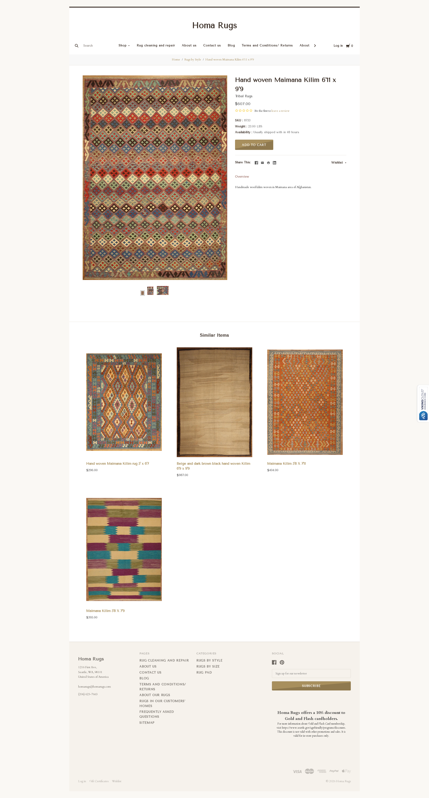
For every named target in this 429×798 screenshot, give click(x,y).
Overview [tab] (242, 176)
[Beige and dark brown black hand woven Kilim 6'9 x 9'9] (214, 402)
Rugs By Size (208, 666)
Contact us (212, 45)
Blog (231, 45)
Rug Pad (204, 672)
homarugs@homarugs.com (94, 687)
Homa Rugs (214, 25)
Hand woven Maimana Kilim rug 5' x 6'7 (117, 464)
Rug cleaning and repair (156, 45)
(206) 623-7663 (88, 694)
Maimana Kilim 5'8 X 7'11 (286, 464)
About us (189, 45)
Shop (123, 45)
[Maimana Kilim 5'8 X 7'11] (305, 402)
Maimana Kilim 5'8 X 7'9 (105, 611)
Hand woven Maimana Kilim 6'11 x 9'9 (229, 60)
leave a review (280, 111)
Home (176, 60)
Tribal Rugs (243, 96)
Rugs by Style (192, 60)
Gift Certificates (99, 781)
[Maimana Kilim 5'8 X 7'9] (124, 549)
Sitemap (147, 722)
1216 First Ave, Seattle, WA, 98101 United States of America (93, 672)
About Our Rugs (154, 695)
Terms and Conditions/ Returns (267, 45)
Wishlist (337, 162)
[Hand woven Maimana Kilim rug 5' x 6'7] (124, 402)
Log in (338, 45)
